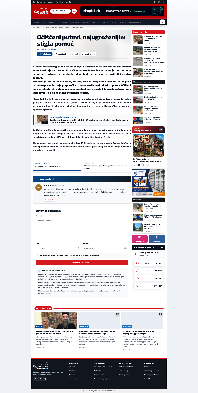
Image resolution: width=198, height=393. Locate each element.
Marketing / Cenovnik (152, 371)
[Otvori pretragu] (162, 22)
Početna (36, 27)
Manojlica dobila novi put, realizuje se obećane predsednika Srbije (97, 332)
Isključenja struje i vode (103, 367)
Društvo (63, 22)
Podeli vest (46, 54)
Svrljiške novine (39, 2)
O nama (147, 367)
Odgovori (49, 200)
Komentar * (41, 216)
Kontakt (68, 2)
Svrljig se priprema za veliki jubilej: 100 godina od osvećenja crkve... (54, 332)
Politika (105, 22)
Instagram (140, 241)
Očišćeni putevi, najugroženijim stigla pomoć (147, 160)
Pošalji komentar (80, 263)
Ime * (38, 243)
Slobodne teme (135, 22)
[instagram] (40, 379)
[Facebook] (155, 2)
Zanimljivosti (124, 375)
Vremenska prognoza (102, 379)
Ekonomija (75, 22)
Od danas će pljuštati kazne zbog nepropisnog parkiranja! (138, 332)
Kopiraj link (90, 54)
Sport (114, 22)
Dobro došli (39, 22)
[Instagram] (159, 2)
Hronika (85, 22)
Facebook (62, 54)
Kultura (95, 22)
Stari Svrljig (123, 371)
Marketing (59, 2)
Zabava (123, 22)
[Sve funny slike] (161, 130)
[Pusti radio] (74, 11)
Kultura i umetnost (126, 367)
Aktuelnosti (52, 22)
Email (75, 54)
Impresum (50, 2)
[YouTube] (163, 2)
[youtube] (45, 379)
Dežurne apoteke (100, 375)
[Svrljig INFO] (41, 11)
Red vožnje (98, 371)
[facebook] (35, 379)
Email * (86, 243)
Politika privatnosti (151, 375)
